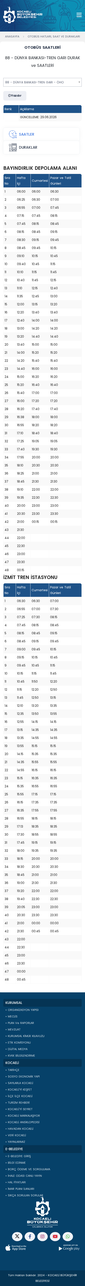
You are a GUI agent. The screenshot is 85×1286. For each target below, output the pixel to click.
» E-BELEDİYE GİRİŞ (18, 1156)
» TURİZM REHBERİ (17, 1103)
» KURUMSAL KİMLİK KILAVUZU (24, 1036)
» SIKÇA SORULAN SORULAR (24, 1195)
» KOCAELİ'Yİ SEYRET (18, 1109)
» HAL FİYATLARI (15, 1182)
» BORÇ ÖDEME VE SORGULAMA (27, 1169)
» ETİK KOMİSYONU (18, 1042)
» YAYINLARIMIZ (15, 1142)
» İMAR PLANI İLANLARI (19, 1189)
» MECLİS (11, 1016)
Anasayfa (12, 36)
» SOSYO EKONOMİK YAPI (22, 1076)
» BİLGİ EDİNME (15, 1163)
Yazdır (16, 95)
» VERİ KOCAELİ (15, 1135)
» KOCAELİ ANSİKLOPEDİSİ (22, 1122)
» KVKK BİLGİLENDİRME (20, 1056)
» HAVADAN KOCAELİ (19, 1129)
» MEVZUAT (12, 1029)
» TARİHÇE (12, 1070)
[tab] (41, 134)
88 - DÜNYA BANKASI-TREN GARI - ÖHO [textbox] (34, 82)
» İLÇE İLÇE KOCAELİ (18, 1096)
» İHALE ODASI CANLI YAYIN (23, 1176)
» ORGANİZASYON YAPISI (22, 1010)
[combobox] (42, 82)
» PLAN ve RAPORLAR (19, 1023)
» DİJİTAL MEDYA (16, 1049)
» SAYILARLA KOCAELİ (19, 1083)
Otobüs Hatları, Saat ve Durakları (54, 36)
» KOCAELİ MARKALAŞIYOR (22, 1116)
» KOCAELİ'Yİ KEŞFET (18, 1089)
